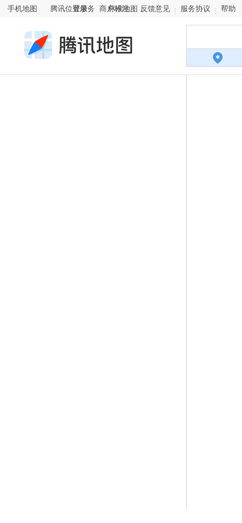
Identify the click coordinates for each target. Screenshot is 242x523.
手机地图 (22, 8)
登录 (80, 8)
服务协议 (195, 8)
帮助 (228, 8)
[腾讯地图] (77, 53)
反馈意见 (155, 8)
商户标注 (114, 8)
